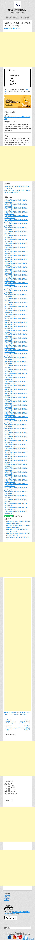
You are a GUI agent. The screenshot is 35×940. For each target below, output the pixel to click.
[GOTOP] (25, 937)
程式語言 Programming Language (14, 712)
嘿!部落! (6, 900)
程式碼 (12, 81)
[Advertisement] (17, 49)
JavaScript (8, 714)
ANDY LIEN (17, 28)
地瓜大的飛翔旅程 (17, 10)
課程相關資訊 (14, 75)
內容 (11, 78)
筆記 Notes (27, 712)
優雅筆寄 (7, 896)
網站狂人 (7, 898)
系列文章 (13, 84)
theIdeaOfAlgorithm (17, 714)
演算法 (24, 714)
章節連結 (10, 70)
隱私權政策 (12, 934)
